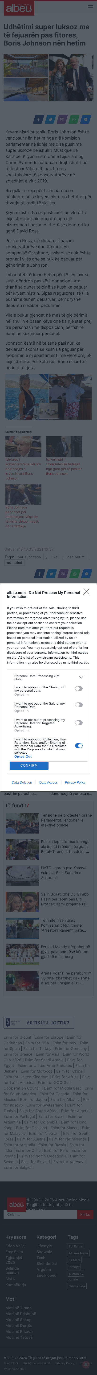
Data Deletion (22, 782)
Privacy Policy (75, 782)
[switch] (79, 688)
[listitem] (48, 677)
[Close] (87, 593)
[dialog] (48, 687)
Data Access (48, 782)
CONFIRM (29, 765)
